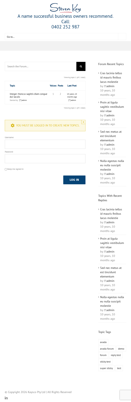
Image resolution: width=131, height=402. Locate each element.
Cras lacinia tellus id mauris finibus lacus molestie (111, 77)
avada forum (107, 348)
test (119, 368)
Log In (74, 180)
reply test (116, 355)
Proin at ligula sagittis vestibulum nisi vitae (112, 107)
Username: (9, 137)
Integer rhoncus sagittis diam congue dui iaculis (28, 95)
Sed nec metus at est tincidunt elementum (111, 136)
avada (103, 342)
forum (103, 355)
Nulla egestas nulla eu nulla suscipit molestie (112, 165)
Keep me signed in (15, 169)
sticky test (105, 361)
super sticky (106, 368)
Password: (9, 151)
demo (121, 348)
